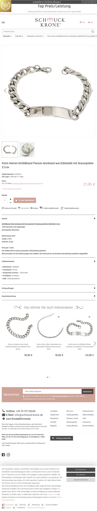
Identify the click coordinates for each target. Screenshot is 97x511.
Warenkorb (92, 22)
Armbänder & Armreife (34, 36)
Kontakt (53, 422)
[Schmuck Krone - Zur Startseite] (50, 22)
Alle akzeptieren (80, 470)
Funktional (21, 507)
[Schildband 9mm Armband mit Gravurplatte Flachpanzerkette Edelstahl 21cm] (48, 90)
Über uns (69, 411)
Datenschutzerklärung (89, 411)
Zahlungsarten (71, 422)
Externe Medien (52, 505)
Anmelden (54, 411)
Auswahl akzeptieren (81, 480)
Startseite (6, 36)
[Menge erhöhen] (10, 199)
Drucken (35, 208)
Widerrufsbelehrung (89, 415)
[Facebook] (3, 455)
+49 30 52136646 (25, 411)
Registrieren (54, 415)
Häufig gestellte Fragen (72, 415)
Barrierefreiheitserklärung (89, 426)
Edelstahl (18, 36)
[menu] (3, 22)
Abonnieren (87, 392)
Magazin (53, 426)
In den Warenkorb (26, 200)
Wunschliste (83, 22)
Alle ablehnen (80, 475)
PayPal (8, 507)
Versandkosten (72, 426)
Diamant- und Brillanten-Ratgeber (72, 418)
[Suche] (92, 31)
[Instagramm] (8, 455)
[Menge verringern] (10, 202)
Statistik (22, 505)
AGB (84, 418)
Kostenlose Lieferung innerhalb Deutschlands (26, 183)
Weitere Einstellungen (35, 507)
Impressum (87, 422)
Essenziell (9, 505)
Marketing (36, 505)
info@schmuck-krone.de (29, 414)
